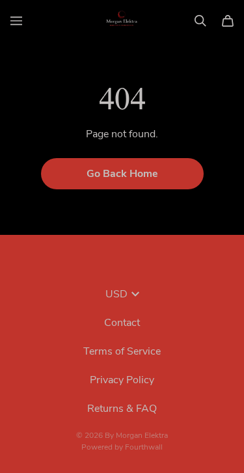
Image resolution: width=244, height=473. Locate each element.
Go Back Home (122, 174)
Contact (122, 323)
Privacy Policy (122, 380)
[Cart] (228, 21)
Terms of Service (122, 351)
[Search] (200, 21)
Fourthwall (144, 447)
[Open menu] (16, 21)
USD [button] (116, 294)
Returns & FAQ (122, 408)
